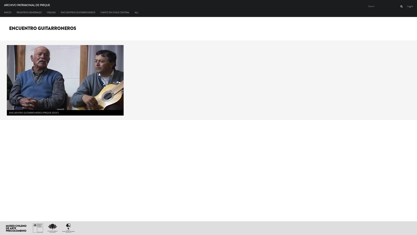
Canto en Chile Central (115, 12)
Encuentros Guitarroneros (78, 12)
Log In (410, 6)
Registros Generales (29, 12)
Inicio (7, 12)
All (136, 12)
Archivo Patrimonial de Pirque (27, 5)
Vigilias (51, 12)
